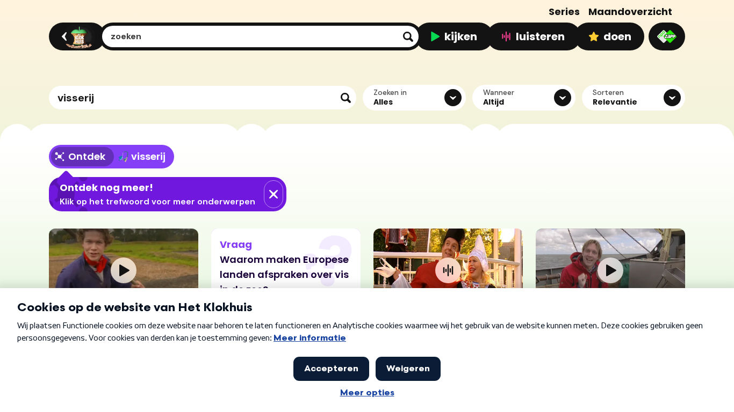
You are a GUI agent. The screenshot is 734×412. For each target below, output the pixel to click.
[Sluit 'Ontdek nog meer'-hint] (273, 194)
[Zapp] (667, 36)
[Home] (75, 36)
